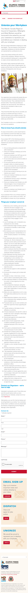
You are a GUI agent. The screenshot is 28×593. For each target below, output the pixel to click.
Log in (6, 518)
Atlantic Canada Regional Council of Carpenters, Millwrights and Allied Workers (9, 562)
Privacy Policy (10, 574)
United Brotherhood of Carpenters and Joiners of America (11, 578)
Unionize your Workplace (15, 18)
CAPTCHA (4, 460)
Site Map (15, 574)
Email (3, 432)
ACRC (14, 6)
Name (3, 416)
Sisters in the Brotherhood (3, 579)
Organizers (7, 396)
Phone (3, 439)
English (17, 1)
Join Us (6, 542)
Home (3, 18)
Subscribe (7, 496)
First (2, 422)
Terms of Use (3, 574)
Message (4, 446)
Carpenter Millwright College (4, 567)
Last (2, 428)
